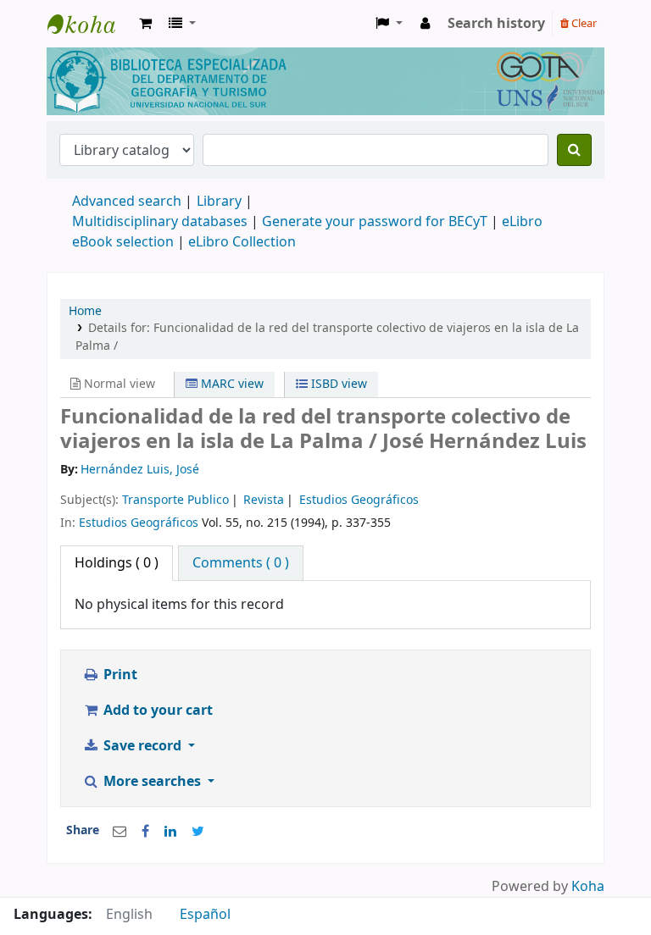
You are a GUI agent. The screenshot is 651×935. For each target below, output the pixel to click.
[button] (145, 24)
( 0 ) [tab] (117, 563)
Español (205, 915)
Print (118, 675)
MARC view (231, 384)
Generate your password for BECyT (374, 222)
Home (85, 311)
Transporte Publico (175, 500)
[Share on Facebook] (145, 831)
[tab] (240, 563)
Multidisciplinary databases (161, 222)
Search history (496, 24)
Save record (142, 746)
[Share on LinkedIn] (170, 831)
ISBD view (337, 384)
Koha (587, 887)
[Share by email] (119, 831)
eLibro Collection (242, 242)
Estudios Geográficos (359, 500)
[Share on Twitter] (198, 831)
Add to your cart (156, 710)
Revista (263, 500)
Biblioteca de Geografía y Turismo (89, 24)
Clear (583, 23)
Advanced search (126, 201)
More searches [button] (152, 782)
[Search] (574, 150)
